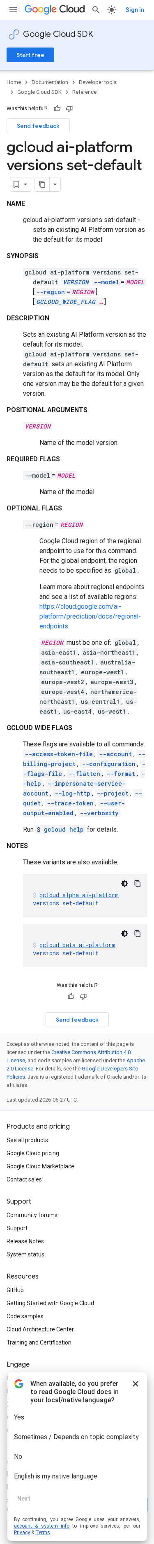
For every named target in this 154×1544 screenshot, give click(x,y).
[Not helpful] (69, 108)
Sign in (135, 10)
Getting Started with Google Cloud (50, 1303)
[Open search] (96, 10)
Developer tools (98, 82)
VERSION (76, 282)
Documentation (50, 82)
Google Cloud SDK (58, 34)
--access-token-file (59, 754)
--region (50, 292)
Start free (30, 55)
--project (113, 793)
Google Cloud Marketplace (40, 1166)
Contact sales (24, 1179)
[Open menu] (13, 10)
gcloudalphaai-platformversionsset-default (76, 899)
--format (120, 774)
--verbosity (99, 813)
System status (25, 1254)
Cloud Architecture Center (40, 1329)
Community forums (32, 1215)
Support (17, 1228)
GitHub (15, 1290)
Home (14, 82)
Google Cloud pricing (33, 1153)
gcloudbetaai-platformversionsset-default (74, 949)
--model (106, 282)
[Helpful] (57, 108)
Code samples (25, 1316)
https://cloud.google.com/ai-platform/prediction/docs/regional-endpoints (90, 616)
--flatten (84, 774)
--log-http (72, 793)
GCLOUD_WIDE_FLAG (65, 302)
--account (115, 754)
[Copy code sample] (137, 883)
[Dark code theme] (124, 883)
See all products (27, 1140)
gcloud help (64, 829)
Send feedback (38, 125)
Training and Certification (39, 1342)
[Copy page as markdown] (42, 184)
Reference (84, 92)
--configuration (109, 764)
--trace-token (70, 803)
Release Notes (25, 1241)
